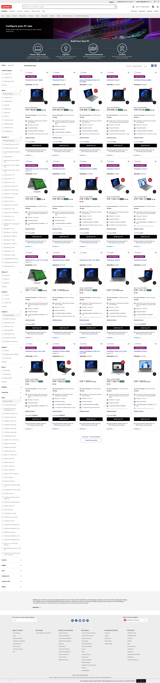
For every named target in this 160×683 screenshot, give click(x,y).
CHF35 (148, 388)
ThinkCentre (131, 649)
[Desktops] (17, 15)
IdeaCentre (130, 651)
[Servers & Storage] (73, 15)
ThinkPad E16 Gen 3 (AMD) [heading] (142, 80)
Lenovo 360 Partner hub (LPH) (43, 633)
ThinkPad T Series (132, 633)
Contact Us (107, 633)
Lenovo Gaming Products (65, 638)
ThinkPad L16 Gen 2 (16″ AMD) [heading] (89, 260)
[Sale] (4, 15)
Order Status (108, 638)
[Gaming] (152, 11)
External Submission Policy (82, 677)
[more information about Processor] (8, 137)
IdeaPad (130, 641)
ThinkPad (130, 638)
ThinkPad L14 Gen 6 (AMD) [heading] (61, 351)
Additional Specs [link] (30, 137)
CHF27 (66, 206)
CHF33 (94, 297)
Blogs (83, 651)
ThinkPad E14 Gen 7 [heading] (58, 80)
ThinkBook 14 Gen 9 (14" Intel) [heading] (117, 351)
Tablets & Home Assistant (65, 641)
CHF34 (66, 388)
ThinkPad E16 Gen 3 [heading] (58, 169)
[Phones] (61, 15)
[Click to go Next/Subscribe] (35, 620)
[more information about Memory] (7, 272)
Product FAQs (108, 641)
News (14, 635)
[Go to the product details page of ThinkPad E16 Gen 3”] (64, 184)
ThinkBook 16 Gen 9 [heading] (113, 169)
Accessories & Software (64, 651)
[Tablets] (40, 15)
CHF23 (66, 115)
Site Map (73, 677)
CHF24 (121, 115)
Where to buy (85, 657)
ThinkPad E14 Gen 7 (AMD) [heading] (34, 80)
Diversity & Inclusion (18, 649)
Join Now (27, 117)
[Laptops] (10, 15)
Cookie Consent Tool (58, 677)
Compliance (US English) (19, 641)
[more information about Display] (6, 347)
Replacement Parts (63, 659)
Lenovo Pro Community (88, 635)
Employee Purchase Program (89, 665)
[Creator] (159, 11)
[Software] (55, 15)
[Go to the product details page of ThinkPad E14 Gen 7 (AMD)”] (36, 95)
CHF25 (148, 115)
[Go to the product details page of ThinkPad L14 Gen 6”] (145, 275)
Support (107, 635)
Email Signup (85, 641)
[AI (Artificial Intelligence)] (89, 15)
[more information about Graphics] (7, 312)
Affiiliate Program (86, 662)
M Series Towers (131, 646)
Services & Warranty (64, 654)
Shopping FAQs (108, 643)
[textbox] (135, 620)
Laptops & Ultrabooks (64, 635)
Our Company (16, 633)
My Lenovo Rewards (87, 646)
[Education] (145, 11)
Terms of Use (67, 677)
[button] (155, 2)
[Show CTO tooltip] (46, 102)
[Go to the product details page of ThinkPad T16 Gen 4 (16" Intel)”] (36, 367)
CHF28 (94, 206)
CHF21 (39, 115)
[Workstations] (27, 15)
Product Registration (87, 643)
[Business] (137, 11)
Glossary (84, 667)
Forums (84, 649)
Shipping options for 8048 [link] (36, 151)
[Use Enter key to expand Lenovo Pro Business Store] (133, 2)
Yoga (129, 643)
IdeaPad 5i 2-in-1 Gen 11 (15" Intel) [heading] (36, 169)
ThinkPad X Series (132, 635)
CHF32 (66, 297)
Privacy (50, 677)
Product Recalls (62, 657)
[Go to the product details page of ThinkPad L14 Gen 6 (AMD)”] (64, 367)
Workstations (62, 646)
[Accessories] (48, 15)
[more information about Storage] (7, 292)
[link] (158, 2)
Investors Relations (17, 638)
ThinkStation (131, 657)
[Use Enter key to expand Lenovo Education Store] (151, 2)
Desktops (61, 643)
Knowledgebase (86, 670)
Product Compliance (87, 659)
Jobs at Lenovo (16, 646)
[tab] (152, 65)
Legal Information (17, 643)
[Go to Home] (6, 6)
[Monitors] (34, 15)
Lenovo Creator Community (89, 633)
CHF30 (148, 206)
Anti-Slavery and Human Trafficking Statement (100, 677)
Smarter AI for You (63, 633)
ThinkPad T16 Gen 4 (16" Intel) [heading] (35, 351)
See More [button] (4, 85)
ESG (14, 651)
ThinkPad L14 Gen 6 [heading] (140, 260)
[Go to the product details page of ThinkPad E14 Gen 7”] (64, 95)
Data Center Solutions (64, 649)
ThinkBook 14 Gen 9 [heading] (140, 169)
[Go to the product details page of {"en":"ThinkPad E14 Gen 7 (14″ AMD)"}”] (91, 184)
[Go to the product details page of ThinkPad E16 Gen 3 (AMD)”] (145, 95)
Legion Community (86, 638)
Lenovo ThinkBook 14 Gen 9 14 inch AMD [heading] (90, 81)
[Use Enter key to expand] (150, 7)
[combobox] (68, 7)
